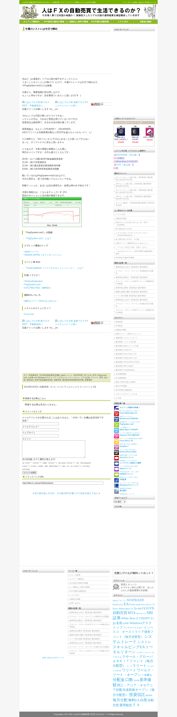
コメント (26, 439)
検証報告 (149, 695)
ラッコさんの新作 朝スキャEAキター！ (131, 431)
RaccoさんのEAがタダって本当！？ (130, 409)
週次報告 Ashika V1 (124, 350)
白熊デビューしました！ (128, 414)
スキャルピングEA (129, 647)
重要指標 (88, 380)
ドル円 (139, 653)
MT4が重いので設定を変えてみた (81, 493)
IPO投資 (119, 326)
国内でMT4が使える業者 (125, 382)
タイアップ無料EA (31, 21)
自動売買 (57, 380)
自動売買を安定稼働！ (129, 486)
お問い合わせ (138, 2)
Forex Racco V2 (148, 604)
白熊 (143, 700)
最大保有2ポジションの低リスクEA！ (130, 420)
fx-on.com (29, 314)
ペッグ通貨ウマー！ (126, 425)
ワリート (94, 378)
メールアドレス (30, 427)
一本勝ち (120, 158)
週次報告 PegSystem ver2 (126, 358)
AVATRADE (78, 375)
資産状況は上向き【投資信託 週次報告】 (132, 267)
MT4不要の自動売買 (100, 21)
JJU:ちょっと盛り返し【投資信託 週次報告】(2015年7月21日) (134, 197)
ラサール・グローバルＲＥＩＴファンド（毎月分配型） (133, 661)
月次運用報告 (121, 374)
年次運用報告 (121, 378)
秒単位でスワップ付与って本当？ (129, 475)
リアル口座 (85, 378)
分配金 (119, 680)
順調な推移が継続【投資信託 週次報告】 (132, 292)
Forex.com (134, 604)
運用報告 (125, 705)
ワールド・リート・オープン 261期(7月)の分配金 (134, 305)
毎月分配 (120, 700)
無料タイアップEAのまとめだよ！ (41, 301)
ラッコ (129, 666)
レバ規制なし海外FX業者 (77, 21)
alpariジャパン (31, 251)
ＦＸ (136, 705)
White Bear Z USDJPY (127, 161)
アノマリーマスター (133, 627)
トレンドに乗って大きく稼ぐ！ (128, 447)
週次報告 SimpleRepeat (125, 370)
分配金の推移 (145, 21)
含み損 (136, 680)
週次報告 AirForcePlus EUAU (127, 362)
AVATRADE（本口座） (127, 155)
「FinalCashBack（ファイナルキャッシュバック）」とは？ (54, 268)
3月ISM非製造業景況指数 (49, 375)
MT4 (94, 375)
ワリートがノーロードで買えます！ (130, 481)
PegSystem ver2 (32, 284)
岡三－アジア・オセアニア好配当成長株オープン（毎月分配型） (134, 690)
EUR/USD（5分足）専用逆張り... (129, 442)
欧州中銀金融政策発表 (44, 380)
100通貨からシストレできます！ (129, 458)
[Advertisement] (66, 53)
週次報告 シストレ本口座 (126, 342)
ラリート (139, 665)
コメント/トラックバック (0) (82, 387)
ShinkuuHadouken (33, 281)
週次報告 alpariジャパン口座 (127, 346)
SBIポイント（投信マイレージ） (129, 334)
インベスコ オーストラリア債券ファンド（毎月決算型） (133, 632)
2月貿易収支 (33, 375)
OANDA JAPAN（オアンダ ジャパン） (43, 255)
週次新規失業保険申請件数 (73, 380)
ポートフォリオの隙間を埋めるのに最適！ (131, 436)
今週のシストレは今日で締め (41, 28)
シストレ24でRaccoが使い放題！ (130, 464)
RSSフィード (150, 2)
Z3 (117, 168)
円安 (101, 378)
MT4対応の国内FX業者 (54, 21)
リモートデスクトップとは (126, 394)
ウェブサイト (28, 432)
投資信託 (30, 380)
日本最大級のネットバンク (127, 492)
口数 (129, 680)
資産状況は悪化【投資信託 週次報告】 (131, 288)
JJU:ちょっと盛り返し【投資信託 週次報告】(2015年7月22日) (134, 185)
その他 (118, 398)
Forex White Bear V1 (123, 608)
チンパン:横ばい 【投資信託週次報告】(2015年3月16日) (135, 204)
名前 (24, 420)
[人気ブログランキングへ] (95, 104)
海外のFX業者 (121, 386)
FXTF (145, 608)
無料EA (134, 700)
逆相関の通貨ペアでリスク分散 (128, 453)
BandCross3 (118, 604)
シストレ (76, 378)
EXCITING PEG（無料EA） (38, 288)
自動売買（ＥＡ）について (63, 2)
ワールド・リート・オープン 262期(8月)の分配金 (134, 272)
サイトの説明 (75, 575)
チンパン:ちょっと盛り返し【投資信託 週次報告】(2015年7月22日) (134, 191)
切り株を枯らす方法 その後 (49, 493)
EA (85, 375)
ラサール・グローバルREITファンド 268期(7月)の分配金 (135, 311)
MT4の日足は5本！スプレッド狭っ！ (130, 469)
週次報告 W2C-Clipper (124, 366)
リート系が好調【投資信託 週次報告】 (131, 296)
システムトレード (64, 378)
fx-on (90, 375)
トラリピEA (123, 21)
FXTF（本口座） (124, 165)
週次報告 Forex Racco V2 (126, 354)
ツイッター (127, 2)
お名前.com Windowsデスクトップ (42, 378)
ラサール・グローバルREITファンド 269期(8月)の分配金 (135, 282)
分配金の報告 (121, 330)
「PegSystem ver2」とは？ (38, 238)
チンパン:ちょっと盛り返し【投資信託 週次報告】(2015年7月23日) (134, 178)
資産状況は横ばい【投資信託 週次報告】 (132, 277)
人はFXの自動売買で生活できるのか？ (36, 2)
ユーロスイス (146, 652)
